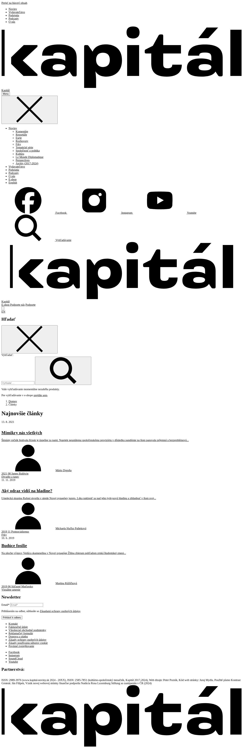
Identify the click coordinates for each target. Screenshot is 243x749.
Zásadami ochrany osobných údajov (60, 611)
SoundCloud (16, 658)
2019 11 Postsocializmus (15, 531)
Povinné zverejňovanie (21, 646)
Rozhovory (22, 141)
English (13, 182)
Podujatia (14, 15)
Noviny (13, 8)
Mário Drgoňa (64, 470)
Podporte (30, 304)
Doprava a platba (18, 636)
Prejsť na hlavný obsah (14, 2)
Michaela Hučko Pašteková (71, 528)
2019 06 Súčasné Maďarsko (17, 586)
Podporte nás (17, 304)
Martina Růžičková (66, 583)
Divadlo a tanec (10, 476)
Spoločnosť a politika (28, 150)
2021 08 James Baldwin (14, 473)
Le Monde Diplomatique (29, 157)
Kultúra (20, 153)
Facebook (14, 652)
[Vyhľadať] (63, 371)
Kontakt (13, 623)
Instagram (14, 655)
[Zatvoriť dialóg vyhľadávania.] (2, 308)
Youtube (13, 661)
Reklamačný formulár (21, 633)
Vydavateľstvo (17, 12)
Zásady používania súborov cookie (28, 642)
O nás (12, 21)
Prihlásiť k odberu (12, 617)
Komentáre (22, 131)
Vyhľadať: (7, 354)
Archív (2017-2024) (27, 163)
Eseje (19, 137)
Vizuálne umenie (10, 589)
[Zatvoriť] (29, 110)
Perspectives (23, 160)
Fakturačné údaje (18, 626)
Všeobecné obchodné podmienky (27, 630)
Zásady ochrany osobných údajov (27, 639)
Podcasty (14, 18)
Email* (5, 604)
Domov (13, 401)
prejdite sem (40, 395)
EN (3, 311)
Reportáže (21, 134)
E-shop (13, 179)
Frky (18, 144)
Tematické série (24, 147)
